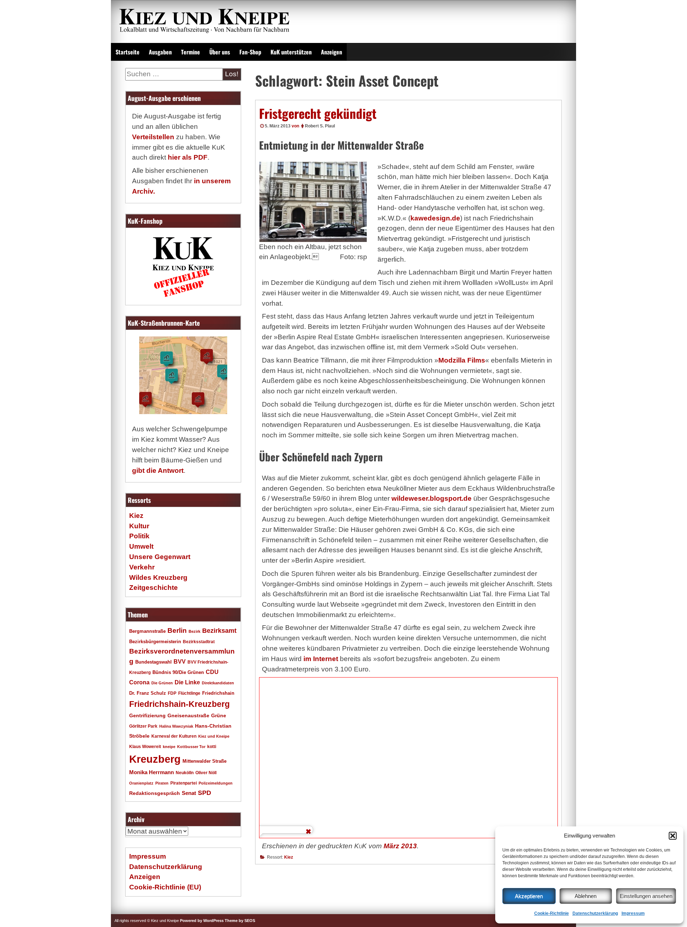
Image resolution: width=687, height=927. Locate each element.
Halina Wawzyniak (176, 726)
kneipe (169, 746)
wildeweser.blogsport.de (431, 498)
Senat (189, 793)
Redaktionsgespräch (154, 793)
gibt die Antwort (158, 470)
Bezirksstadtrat (199, 641)
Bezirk (194, 631)
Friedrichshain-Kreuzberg (179, 704)
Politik (139, 536)
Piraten (162, 783)
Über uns (219, 52)
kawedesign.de (435, 218)
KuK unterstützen (291, 52)
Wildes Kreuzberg (158, 577)
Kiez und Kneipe (213, 736)
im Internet (320, 659)
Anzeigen (331, 52)
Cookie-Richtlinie (551, 913)
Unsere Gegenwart (159, 556)
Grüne (218, 715)
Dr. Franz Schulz (147, 693)
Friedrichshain (218, 693)
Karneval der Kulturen (173, 736)
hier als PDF (188, 157)
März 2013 (400, 846)
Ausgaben (160, 52)
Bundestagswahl (153, 662)
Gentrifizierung (147, 715)
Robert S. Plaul (320, 125)
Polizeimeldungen (216, 783)
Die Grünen (162, 683)
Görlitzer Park (143, 726)
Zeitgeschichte (153, 587)
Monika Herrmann (151, 772)
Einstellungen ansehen (646, 896)
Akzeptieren (529, 896)
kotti (211, 746)
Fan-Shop (250, 52)
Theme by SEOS (240, 920)
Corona (139, 682)
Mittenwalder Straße (204, 761)
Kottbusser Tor (191, 746)
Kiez (288, 857)
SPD (204, 792)
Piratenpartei (183, 783)
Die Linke (187, 682)
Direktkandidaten (218, 683)
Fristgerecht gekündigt (317, 113)
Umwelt (141, 546)
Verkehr (142, 567)
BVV (180, 661)
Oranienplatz (141, 783)
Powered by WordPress (202, 920)
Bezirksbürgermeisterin (155, 641)
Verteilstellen (153, 137)
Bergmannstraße (147, 631)
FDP (172, 693)
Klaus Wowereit (145, 746)
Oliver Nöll (205, 772)
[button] (672, 835)
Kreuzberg (155, 759)
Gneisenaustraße (188, 715)
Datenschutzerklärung (595, 913)
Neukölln (185, 772)
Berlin (177, 630)
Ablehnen (585, 896)
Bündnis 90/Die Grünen (178, 672)
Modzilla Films (461, 360)
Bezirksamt (219, 630)
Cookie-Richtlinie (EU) (165, 887)
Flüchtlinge (189, 693)
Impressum (633, 913)
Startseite (128, 52)
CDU (212, 672)
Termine (190, 52)
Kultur (139, 526)
